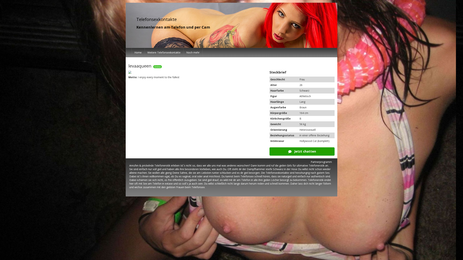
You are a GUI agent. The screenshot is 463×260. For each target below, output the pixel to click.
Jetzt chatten (304, 151)
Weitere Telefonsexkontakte (163, 52)
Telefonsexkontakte (156, 19)
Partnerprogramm (321, 162)
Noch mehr (192, 52)
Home (138, 52)
